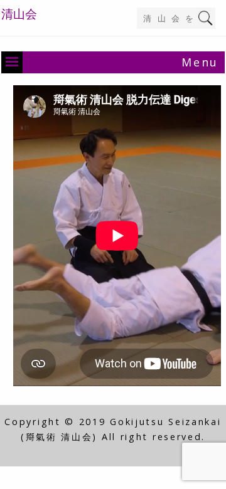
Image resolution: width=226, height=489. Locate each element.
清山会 (19, 14)
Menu (199, 62)
